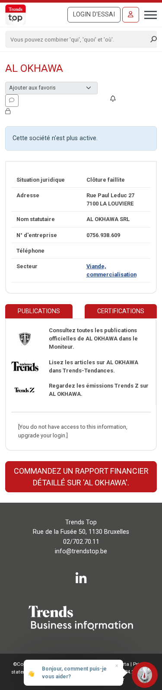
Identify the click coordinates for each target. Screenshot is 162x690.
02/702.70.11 (81, 542)
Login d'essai (94, 14)
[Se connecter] (130, 14)
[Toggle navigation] (148, 14)
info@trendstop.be (81, 551)
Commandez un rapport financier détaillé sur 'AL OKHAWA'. (81, 476)
